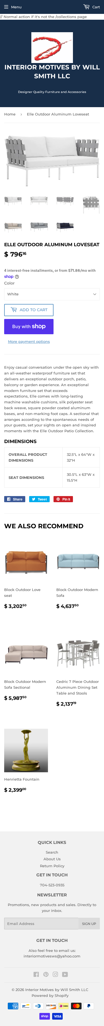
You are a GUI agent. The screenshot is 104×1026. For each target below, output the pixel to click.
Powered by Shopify (50, 995)
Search (52, 852)
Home (10, 114)
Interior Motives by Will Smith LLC (56, 989)
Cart (95, 7)
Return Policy (52, 866)
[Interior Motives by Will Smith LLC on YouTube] (65, 975)
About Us (52, 859)
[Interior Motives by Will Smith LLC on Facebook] (36, 975)
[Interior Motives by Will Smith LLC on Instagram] (55, 975)
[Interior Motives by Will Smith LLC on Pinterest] (46, 975)
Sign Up (89, 924)
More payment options (29, 341)
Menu (16, 7)
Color (9, 283)
